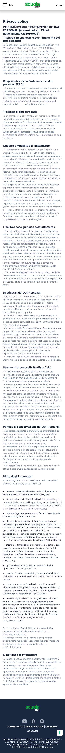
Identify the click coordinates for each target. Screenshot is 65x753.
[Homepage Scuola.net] (32, 5)
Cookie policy (15, 726)
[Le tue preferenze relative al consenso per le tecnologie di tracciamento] (60, 733)
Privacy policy (35, 726)
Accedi (59, 5)
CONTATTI (32, 731)
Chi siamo (51, 726)
